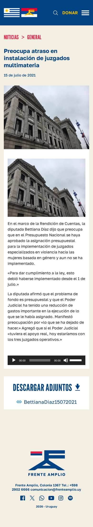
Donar (70, 12)
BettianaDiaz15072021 (50, 402)
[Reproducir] (13, 360)
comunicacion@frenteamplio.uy (56, 489)
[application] (46, 360)
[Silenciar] (65, 360)
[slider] (76, 360)
